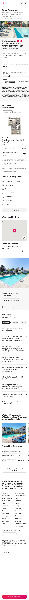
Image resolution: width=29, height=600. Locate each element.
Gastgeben (6, 322)
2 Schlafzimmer (18, 112)
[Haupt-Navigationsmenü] (25, 3)
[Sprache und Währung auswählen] (21, 3)
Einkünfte (15, 322)
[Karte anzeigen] (14, 230)
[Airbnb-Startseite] (3, 3)
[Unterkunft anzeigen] (14, 444)
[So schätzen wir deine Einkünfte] (6, 155)
